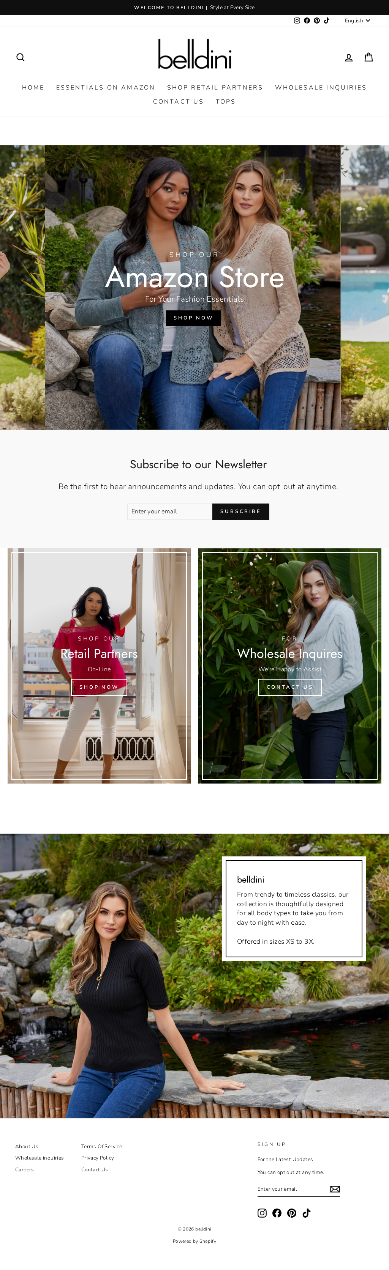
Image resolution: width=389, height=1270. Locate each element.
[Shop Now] (99, 666)
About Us (26, 1146)
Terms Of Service (101, 1146)
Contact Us (178, 102)
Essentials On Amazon (106, 87)
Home (33, 87)
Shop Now (193, 318)
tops (226, 102)
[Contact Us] (289, 666)
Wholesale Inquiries (321, 87)
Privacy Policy (97, 1157)
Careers (24, 1169)
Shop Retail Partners (215, 87)
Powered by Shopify (194, 1241)
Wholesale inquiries (39, 1157)
